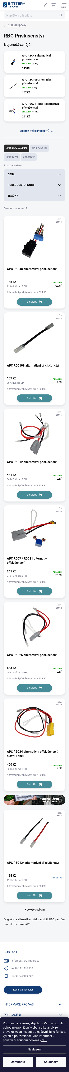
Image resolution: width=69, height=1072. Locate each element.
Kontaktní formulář (23, 989)
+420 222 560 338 (22, 968)
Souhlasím (51, 1062)
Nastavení (34, 1049)
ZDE (44, 1040)
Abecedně (29, 157)
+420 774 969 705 (22, 975)
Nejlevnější (39, 148)
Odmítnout (18, 1062)
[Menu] (64, 5)
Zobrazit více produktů (34, 131)
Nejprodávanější (16, 148)
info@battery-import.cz (25, 960)
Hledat (60, 15)
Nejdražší (12, 157)
